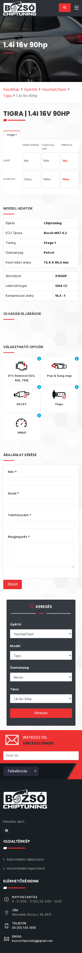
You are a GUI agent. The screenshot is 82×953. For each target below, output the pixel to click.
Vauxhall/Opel (54, 90)
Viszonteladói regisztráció (26, 868)
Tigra (7, 96)
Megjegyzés (19, 537)
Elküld (12, 584)
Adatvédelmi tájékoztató (25, 860)
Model (15, 646)
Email (13, 493)
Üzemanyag (19, 667)
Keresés (41, 713)
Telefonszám (19, 515)
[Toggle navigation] (76, 8)
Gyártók (30, 90)
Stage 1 (11, 135)
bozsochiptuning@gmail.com (32, 939)
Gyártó (15, 624)
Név (12, 472)
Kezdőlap (11, 90)
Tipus (14, 689)
